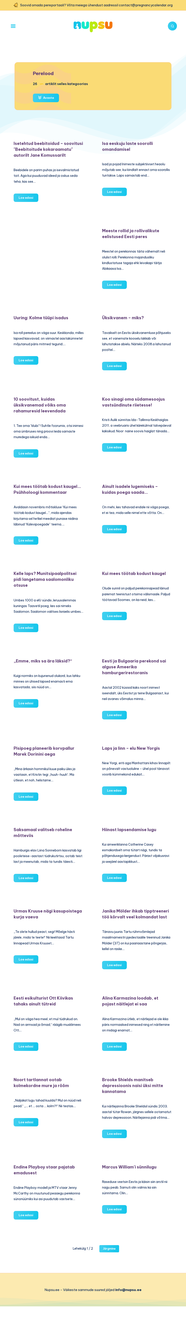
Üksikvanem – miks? (123, 317)
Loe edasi (28, 199)
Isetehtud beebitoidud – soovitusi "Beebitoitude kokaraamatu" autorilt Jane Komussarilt (48, 149)
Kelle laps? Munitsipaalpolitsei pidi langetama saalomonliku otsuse (45, 579)
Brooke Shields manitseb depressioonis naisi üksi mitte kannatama (132, 1085)
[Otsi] (172, 26)
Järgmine (109, 1248)
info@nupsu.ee (128, 1290)
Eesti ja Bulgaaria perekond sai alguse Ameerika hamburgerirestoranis (134, 666)
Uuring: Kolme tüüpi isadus (41, 317)
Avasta (48, 97)
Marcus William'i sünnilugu (129, 1167)
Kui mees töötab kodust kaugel (134, 573)
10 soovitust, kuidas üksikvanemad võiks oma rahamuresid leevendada (40, 405)
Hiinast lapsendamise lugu (129, 829)
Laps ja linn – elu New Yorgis (131, 748)
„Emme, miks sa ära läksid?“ (43, 661)
